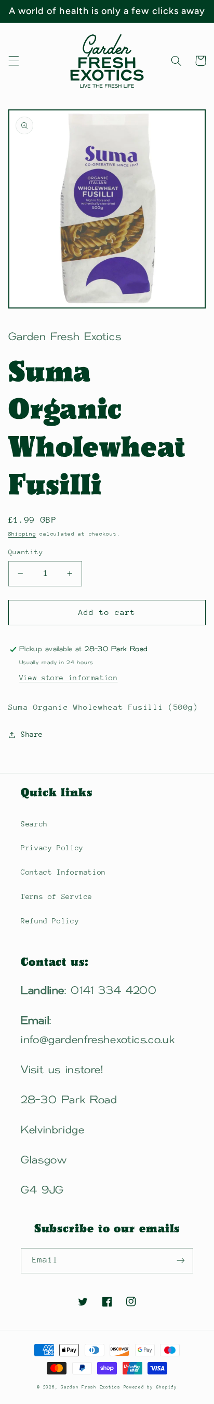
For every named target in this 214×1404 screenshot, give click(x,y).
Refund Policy (50, 921)
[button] (13, 61)
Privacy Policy (52, 848)
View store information (68, 677)
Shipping (22, 534)
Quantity (25, 552)
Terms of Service (56, 896)
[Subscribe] (181, 1260)
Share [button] (32, 734)
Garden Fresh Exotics (92, 1386)
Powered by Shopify (150, 1386)
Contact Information (63, 872)
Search (34, 824)
